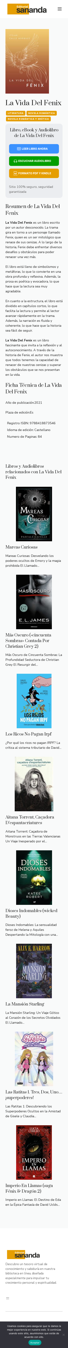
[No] (63, 1335)
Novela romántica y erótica (28, 119)
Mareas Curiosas (21, 547)
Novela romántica (41, 113)
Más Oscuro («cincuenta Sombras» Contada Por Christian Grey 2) (28, 640)
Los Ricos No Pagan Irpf (28, 734)
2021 (38, 402)
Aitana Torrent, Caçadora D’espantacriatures (29, 820)
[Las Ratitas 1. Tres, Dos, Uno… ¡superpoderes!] (34, 1083)
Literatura (16, 113)
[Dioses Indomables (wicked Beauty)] (34, 902)
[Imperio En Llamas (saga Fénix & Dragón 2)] (34, 1177)
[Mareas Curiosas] (34, 539)
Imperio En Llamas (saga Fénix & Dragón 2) (29, 1188)
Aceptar (35, 1342)
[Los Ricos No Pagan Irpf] (34, 726)
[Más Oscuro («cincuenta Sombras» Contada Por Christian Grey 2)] (34, 626)
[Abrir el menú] (7, 1298)
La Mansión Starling (24, 1004)
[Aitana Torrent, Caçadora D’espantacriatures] (34, 809)
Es (31, 412)
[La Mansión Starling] (34, 996)
